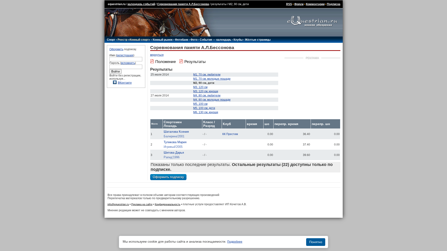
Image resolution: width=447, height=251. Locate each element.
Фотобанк (181, 39)
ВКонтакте (125, 82)
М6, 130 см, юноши (205, 112)
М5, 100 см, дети (204, 108)
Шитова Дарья (174, 152)
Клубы (238, 39)
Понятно (315, 242)
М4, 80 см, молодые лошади (211, 99)
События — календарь (215, 39)
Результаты (195, 61)
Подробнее (234, 241)
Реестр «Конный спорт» (134, 39)
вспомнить (128, 63)
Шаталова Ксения (176, 131)
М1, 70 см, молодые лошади (211, 78)
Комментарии (315, 4)
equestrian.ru (116, 4)
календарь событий (141, 4)
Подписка (333, 4)
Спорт (111, 39)
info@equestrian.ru (118, 204)
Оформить (116, 49)
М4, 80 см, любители (206, 95)
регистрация (125, 55)
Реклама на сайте (141, 204)
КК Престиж (230, 134)
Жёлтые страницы (258, 39)
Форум (299, 4)
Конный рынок (163, 39)
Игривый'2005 (173, 147)
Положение (165, 61)
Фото (193, 39)
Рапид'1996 (171, 157)
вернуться (157, 54)
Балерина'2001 (174, 136)
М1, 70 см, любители (206, 74)
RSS (289, 4)
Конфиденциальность (167, 204)
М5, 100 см (200, 104)
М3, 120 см (200, 87)
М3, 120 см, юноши (205, 91)
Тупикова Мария (175, 142)
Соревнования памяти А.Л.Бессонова (183, 4)
